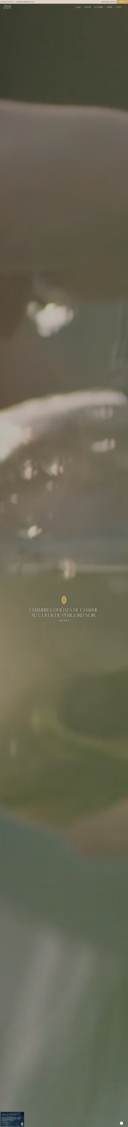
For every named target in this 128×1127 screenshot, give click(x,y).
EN (124, 1123)
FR (121, 1123)
